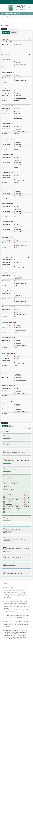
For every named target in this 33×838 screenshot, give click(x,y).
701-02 (27, 507)
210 (17, 149)
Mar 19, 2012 (9, 501)
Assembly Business (7, 16)
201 (16, 247)
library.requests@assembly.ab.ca (18, 610)
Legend (29, 428)
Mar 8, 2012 (8, 497)
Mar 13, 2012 (9, 499)
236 (26, 495)
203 (19, 118)
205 (21, 118)
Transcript (18, 60)
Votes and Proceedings (21, 64)
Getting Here (19, 1)
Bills (17, 29)
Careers (12, 1)
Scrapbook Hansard (16, 639)
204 (17, 182)
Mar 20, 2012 (9, 506)
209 (18, 133)
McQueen (13, 483)
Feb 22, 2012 (8, 494)
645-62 (27, 504)
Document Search (6, 25)
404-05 (27, 497)
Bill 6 (13, 489)
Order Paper (18, 44)
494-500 (27, 500)
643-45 (27, 502)
